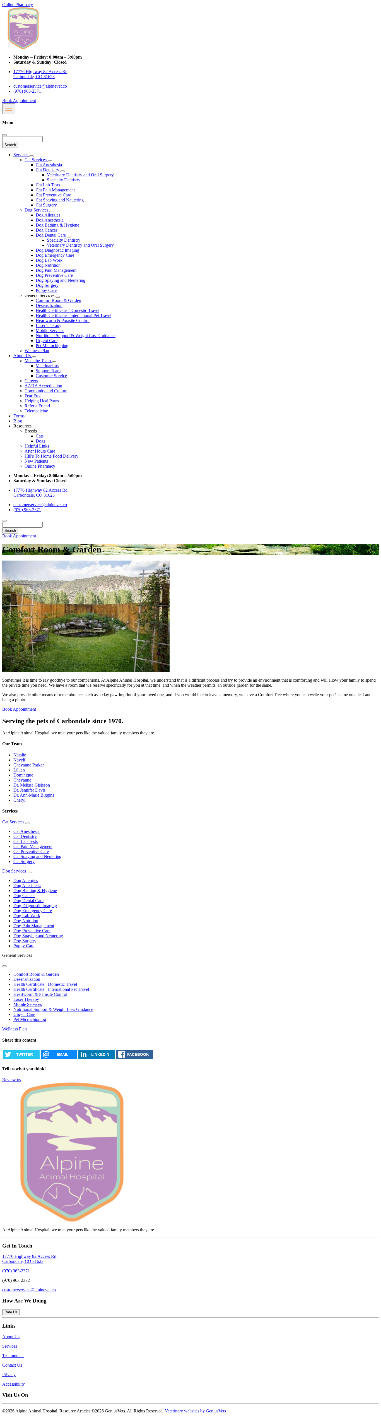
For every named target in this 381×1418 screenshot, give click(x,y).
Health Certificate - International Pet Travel (73, 315)
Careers (31, 380)
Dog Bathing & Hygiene (57, 225)
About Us (22, 355)
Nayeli (19, 760)
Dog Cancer (46, 230)
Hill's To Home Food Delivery (51, 456)
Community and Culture (46, 390)
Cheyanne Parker (28, 765)
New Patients (36, 461)
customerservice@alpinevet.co (40, 86)
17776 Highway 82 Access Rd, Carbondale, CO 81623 (41, 74)
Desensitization (49, 305)
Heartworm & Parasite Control (63, 320)
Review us (11, 1079)
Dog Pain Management (56, 270)
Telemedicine (36, 410)
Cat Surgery (46, 205)
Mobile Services (50, 330)
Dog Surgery (47, 285)
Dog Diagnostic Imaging (57, 250)
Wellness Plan (37, 350)
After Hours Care (40, 451)
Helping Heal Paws (42, 400)
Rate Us (11, 1312)
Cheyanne (22, 780)
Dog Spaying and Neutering (60, 280)
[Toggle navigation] (8, 108)
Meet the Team (38, 360)
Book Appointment (19, 100)
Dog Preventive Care (54, 275)
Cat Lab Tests (48, 184)
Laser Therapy (48, 325)
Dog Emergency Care (55, 255)
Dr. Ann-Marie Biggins (33, 795)
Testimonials (13, 1355)
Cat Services (36, 159)
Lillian (19, 770)
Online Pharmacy (17, 4)
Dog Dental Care (51, 235)
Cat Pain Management (55, 190)
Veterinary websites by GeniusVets (195, 1411)
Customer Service (51, 375)
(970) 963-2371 (27, 91)
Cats (40, 436)
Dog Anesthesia (50, 220)
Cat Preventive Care (53, 195)
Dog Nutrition (48, 265)
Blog (17, 421)
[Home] (23, 47)
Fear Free (33, 395)
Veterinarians (47, 365)
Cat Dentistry (48, 169)
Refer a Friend (37, 405)
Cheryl (19, 800)
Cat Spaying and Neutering (60, 200)
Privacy (9, 1374)
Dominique (23, 775)
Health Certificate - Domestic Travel (67, 310)
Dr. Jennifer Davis (29, 790)
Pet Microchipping (52, 345)
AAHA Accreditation (43, 385)
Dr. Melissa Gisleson (31, 785)
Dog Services (37, 210)
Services (21, 154)
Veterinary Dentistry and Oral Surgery (80, 174)
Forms (19, 416)
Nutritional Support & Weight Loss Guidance (75, 335)
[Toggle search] (4, 520)
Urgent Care (46, 340)
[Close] (4, 135)
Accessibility (13, 1384)
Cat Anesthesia (49, 164)
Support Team (48, 370)
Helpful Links (37, 446)
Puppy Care (46, 290)
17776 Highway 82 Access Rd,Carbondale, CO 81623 (29, 1259)
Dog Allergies (48, 215)
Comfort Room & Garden (58, 300)
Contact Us (12, 1365)
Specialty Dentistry (63, 179)
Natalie (19, 755)
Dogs (40, 441)
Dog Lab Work (49, 260)
